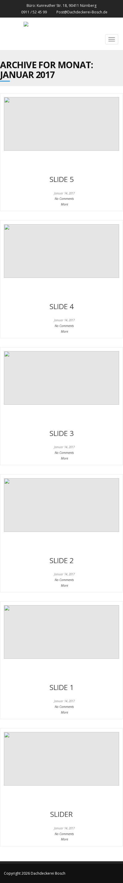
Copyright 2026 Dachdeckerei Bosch (34, 873)
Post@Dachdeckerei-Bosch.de (81, 12)
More (64, 204)
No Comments (64, 199)
